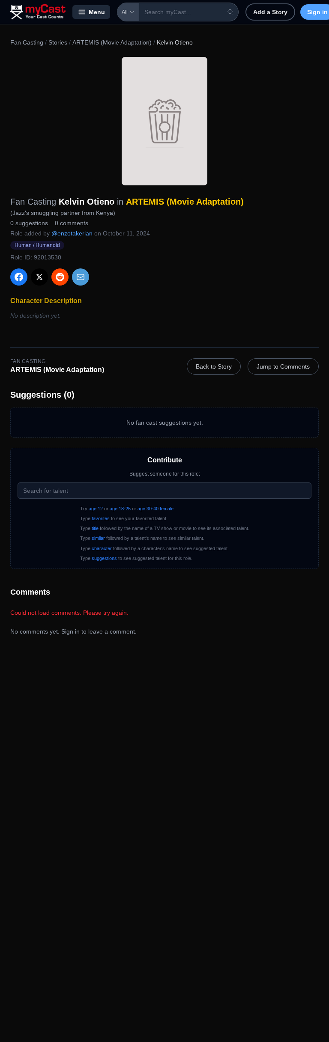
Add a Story (270, 12)
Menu (97, 12)
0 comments (71, 223)
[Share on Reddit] (60, 277)
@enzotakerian (72, 233)
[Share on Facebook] (18, 277)
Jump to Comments (283, 366)
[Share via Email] (80, 277)
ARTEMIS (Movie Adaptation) (112, 42)
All (125, 12)
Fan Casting (26, 42)
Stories (57, 42)
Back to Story (214, 366)
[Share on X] (39, 277)
